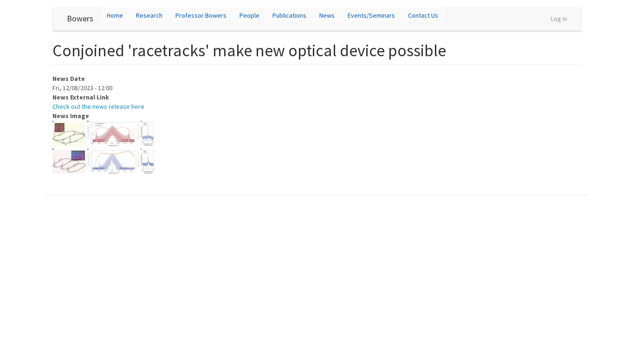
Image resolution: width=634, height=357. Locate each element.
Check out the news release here (98, 106)
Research (149, 15)
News (327, 15)
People (249, 15)
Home (115, 15)
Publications (289, 15)
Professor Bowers (200, 15)
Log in (559, 18)
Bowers (80, 18)
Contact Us (423, 15)
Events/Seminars (371, 15)
